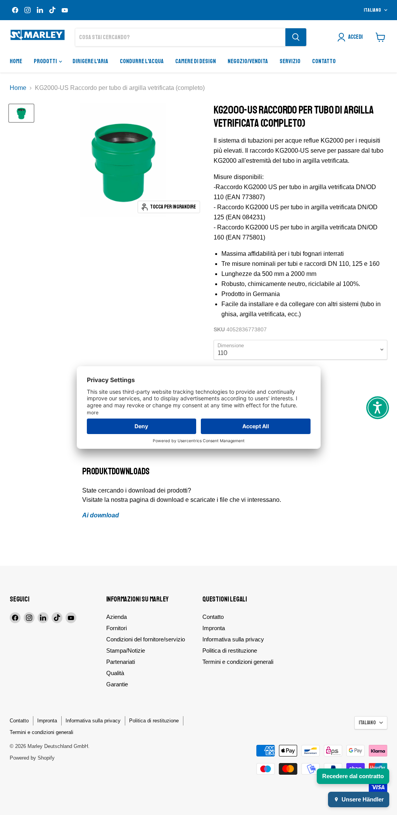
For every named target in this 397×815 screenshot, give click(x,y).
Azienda (116, 616)
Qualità (115, 673)
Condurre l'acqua (142, 61)
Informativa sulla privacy (233, 639)
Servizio (290, 61)
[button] (377, 407)
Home (16, 61)
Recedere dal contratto (353, 776)
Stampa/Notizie (125, 650)
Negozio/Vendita (248, 61)
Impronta (213, 628)
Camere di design (195, 61)
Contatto (324, 61)
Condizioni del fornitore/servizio (145, 639)
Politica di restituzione (229, 650)
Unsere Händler (363, 799)
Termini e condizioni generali (237, 661)
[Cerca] (295, 37)
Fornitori (116, 628)
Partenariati (120, 661)
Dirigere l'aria (90, 61)
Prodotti (46, 61)
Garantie (117, 684)
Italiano (372, 10)
